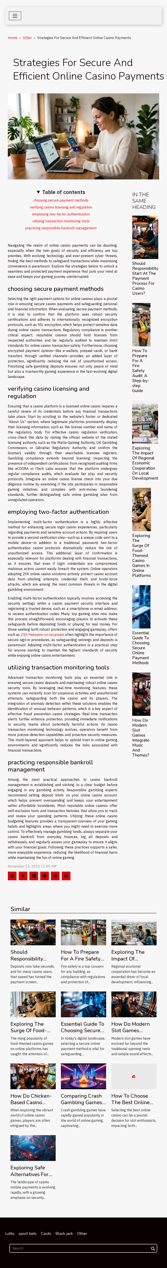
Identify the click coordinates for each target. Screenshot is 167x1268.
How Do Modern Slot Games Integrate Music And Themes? (140, 738)
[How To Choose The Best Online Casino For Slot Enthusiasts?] (134, 1076)
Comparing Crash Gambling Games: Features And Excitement (82, 1105)
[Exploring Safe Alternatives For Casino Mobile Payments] (33, 1148)
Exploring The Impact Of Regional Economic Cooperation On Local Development (145, 463)
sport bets (28, 1233)
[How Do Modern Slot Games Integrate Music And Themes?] (141, 694)
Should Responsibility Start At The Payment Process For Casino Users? (145, 278)
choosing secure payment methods (61, 200)
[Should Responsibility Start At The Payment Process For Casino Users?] (145, 237)
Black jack (64, 1233)
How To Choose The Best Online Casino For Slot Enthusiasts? (130, 1105)
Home (12, 38)
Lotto (9, 1233)
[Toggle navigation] (15, 15)
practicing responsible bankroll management (61, 228)
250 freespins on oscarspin (42, 634)
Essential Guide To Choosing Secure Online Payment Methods (140, 648)
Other (27, 38)
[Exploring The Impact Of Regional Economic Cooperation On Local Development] (145, 422)
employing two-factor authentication (61, 214)
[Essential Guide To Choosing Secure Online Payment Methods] (141, 606)
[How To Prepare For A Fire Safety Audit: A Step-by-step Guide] (141, 324)
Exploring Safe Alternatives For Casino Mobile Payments (29, 1177)
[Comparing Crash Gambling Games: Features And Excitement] (83, 1076)
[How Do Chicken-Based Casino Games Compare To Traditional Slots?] (33, 1076)
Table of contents (63, 192)
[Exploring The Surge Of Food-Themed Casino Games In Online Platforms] (141, 509)
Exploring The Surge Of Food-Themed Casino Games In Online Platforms (141, 555)
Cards (46, 1233)
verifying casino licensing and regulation (61, 207)
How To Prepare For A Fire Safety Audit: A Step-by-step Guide (140, 371)
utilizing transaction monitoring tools (61, 221)
